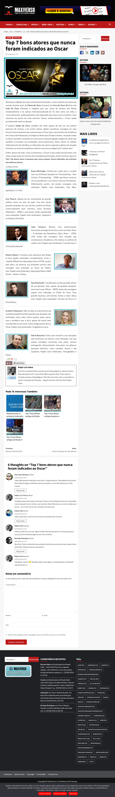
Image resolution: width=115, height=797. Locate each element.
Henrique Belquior (21, 474)
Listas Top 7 (17, 38)
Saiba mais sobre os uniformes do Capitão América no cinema (94, 174)
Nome (8, 615)
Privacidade (41, 774)
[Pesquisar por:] (91, 38)
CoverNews (61, 781)
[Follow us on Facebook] (81, 52)
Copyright (30, 774)
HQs (80, 702)
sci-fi (96, 738)
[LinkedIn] (14, 377)
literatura (99, 715)
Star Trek (82, 743)
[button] (109, 25)
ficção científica (86, 693)
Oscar (81, 729)
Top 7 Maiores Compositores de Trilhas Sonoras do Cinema (95, 163)
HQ (105, 697)
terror (82, 761)
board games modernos (88, 674)
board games (95, 670)
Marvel (92, 720)
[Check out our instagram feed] (103, 52)
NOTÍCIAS (60, 24)
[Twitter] (8, 377)
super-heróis (102, 752)
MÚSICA (34, 24)
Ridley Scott (84, 738)
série (93, 757)
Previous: (14, 450)
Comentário (11, 585)
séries (103, 757)
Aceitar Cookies (45, 794)
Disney (81, 688)
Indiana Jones (93, 702)
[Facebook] (11, 377)
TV (91, 761)
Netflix (82, 725)
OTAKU (71, 24)
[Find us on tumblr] (97, 52)
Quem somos (19, 774)
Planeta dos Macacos (97, 729)
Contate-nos (53, 774)
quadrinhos (84, 734)
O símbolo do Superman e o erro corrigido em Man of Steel (95, 143)
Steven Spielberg (85, 748)
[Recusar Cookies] (112, 790)
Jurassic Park (84, 715)
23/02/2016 (11, 54)
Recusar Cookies (60, 794)
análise (82, 670)
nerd (103, 720)
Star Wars (96, 743)
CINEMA (9, 24)
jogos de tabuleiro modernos (90, 711)
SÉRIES (81, 24)
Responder (20, 490)
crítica (94, 679)
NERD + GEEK (47, 24)
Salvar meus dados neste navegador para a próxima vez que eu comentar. (37, 635)
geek (81, 697)
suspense (82, 757)
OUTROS (91, 24)
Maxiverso (8, 774)
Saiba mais (73, 794)
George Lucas (93, 697)
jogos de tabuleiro (86, 706)
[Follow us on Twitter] (87, 52)
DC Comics (95, 683)
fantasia (104, 688)
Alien (81, 665)
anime (104, 665)
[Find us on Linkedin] (92, 52)
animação (93, 665)
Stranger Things (85, 752)
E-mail (45, 615)
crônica (82, 683)
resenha (97, 734)
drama (92, 688)
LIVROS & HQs (21, 24)
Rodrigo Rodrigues (21, 538)
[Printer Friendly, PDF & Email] (12, 359)
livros (81, 720)
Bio (10, 363)
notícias (94, 725)
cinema (82, 679)
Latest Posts (20, 363)
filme (101, 693)
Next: (64, 450)
